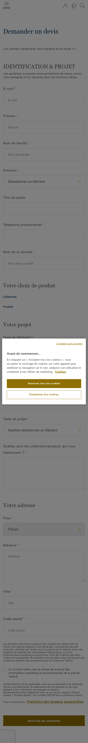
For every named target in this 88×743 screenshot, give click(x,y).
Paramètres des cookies (44, 394)
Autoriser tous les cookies (44, 383)
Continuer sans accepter (69, 343)
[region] (44, 371)
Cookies (60, 371)
